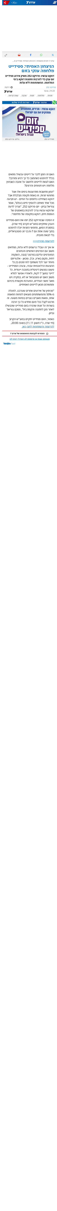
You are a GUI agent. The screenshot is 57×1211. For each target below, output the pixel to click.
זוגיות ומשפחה (40, 61)
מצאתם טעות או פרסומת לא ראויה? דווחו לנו (27, 339)
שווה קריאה (11, 96)
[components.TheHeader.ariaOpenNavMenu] (47, 2)
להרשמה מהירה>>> (41, 241)
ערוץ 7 (49, 61)
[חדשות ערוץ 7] (28, 2)
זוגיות (48, 96)
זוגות (30, 96)
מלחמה (39, 96)
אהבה (22, 96)
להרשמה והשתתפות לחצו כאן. (36, 326)
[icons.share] (4, 3)
